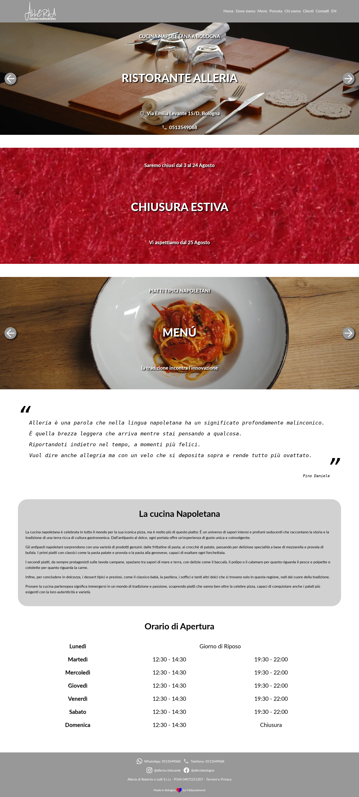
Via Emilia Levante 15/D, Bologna (183, 113)
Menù (262, 11)
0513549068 (183, 127)
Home (228, 11)
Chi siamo (293, 11)
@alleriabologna (202, 770)
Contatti (322, 11)
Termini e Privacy (219, 779)
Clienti (308, 11)
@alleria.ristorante (167, 770)
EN (333, 11)
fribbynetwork (196, 790)
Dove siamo (245, 11)
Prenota (275, 11)
